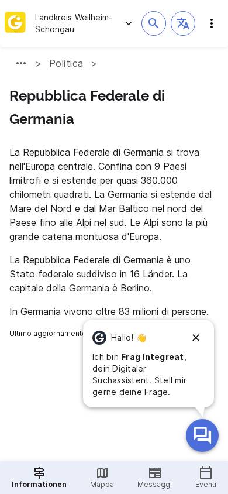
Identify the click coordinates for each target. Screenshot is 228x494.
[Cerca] (153, 23)
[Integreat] (15, 23)
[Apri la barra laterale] (211, 23)
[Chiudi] (196, 338)
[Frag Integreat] (202, 435)
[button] (183, 23)
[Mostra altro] (21, 63)
